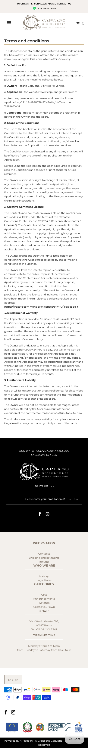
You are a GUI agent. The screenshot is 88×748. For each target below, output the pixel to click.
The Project (41, 485)
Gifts (44, 594)
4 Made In (26, 740)
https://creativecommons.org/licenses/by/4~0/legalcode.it (41, 306)
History (44, 576)
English (13, 679)
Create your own (44, 606)
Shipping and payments (44, 557)
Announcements (44, 598)
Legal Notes (44, 580)
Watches (44, 602)
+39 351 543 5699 (46, 8)
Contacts (44, 553)
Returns (44, 561)
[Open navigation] (9, 23)
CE (52, 485)
